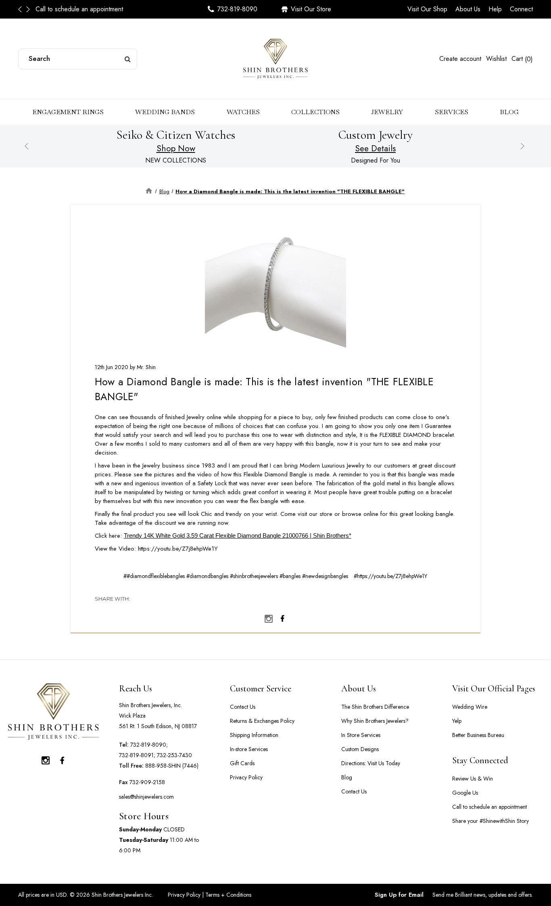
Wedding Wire (469, 707)
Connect (521, 9)
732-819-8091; (137, 755)
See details (375, 148)
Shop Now (176, 148)
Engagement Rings (68, 112)
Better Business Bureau (478, 735)
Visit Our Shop (427, 9)
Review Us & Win (472, 778)
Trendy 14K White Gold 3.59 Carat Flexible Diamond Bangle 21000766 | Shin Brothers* (237, 535)
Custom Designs (360, 749)
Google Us (465, 793)
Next (28, 9)
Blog (509, 112)
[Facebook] (282, 616)
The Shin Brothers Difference (375, 707)
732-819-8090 (237, 9)
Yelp (456, 721)
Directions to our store (126, 9)
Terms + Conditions (227, 895)
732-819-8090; (149, 745)
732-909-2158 (147, 782)
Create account (460, 58)
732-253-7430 (174, 755)
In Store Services (360, 735)
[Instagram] (269, 616)
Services (451, 112)
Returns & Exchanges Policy (262, 721)
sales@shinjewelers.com (146, 797)
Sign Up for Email (399, 894)
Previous (22, 9)
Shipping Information (254, 735)
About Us (467, 9)
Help (495, 9)
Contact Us (242, 707)
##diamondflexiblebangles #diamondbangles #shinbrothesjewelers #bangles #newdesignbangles (235, 576)
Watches (243, 112)
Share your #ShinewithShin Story (490, 821)
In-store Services (249, 749)
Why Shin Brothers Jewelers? (375, 721)
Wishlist (496, 58)
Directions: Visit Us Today (370, 763)
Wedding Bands (165, 112)
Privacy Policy (246, 777)
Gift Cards (242, 763)
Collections (315, 112)
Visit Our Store (311, 9)
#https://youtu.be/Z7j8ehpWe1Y (390, 576)
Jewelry (387, 112)
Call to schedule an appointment (44, 9)
